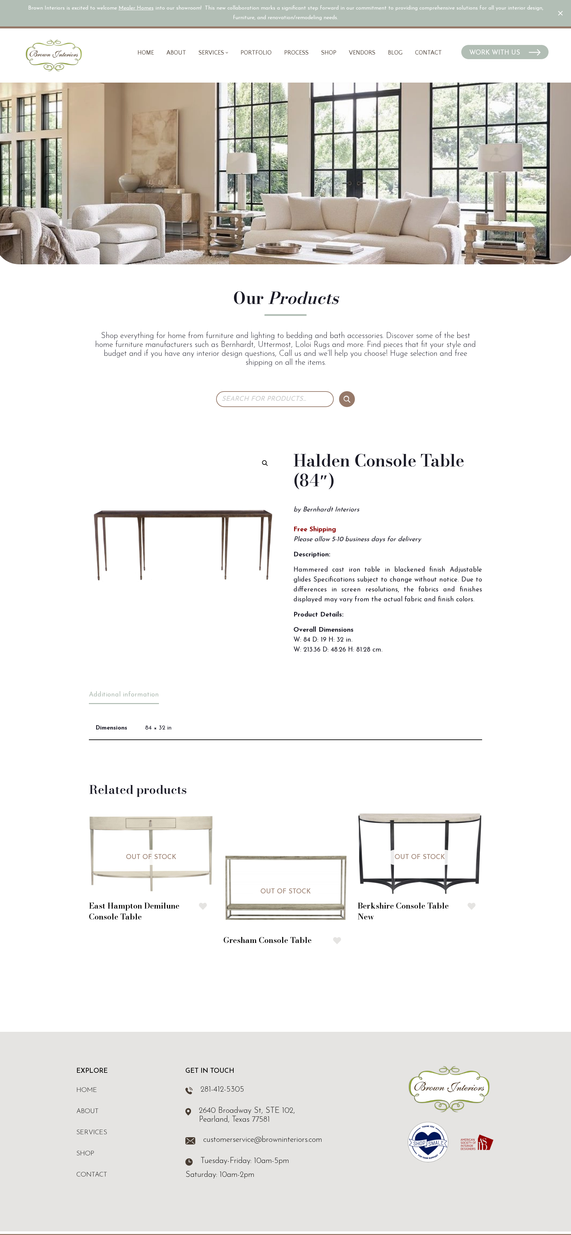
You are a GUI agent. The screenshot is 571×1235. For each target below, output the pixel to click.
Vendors (362, 53)
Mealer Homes (136, 8)
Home (145, 53)
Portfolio (256, 53)
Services (91, 1132)
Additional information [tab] (124, 695)
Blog (395, 53)
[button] (227, 53)
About (176, 53)
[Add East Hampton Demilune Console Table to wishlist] (203, 906)
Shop (328, 53)
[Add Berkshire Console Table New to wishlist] (471, 906)
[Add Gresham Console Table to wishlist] (337, 941)
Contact (428, 53)
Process (296, 53)
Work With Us (495, 53)
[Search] (347, 399)
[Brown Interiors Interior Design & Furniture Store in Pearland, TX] (53, 55)
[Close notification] (560, 13)
